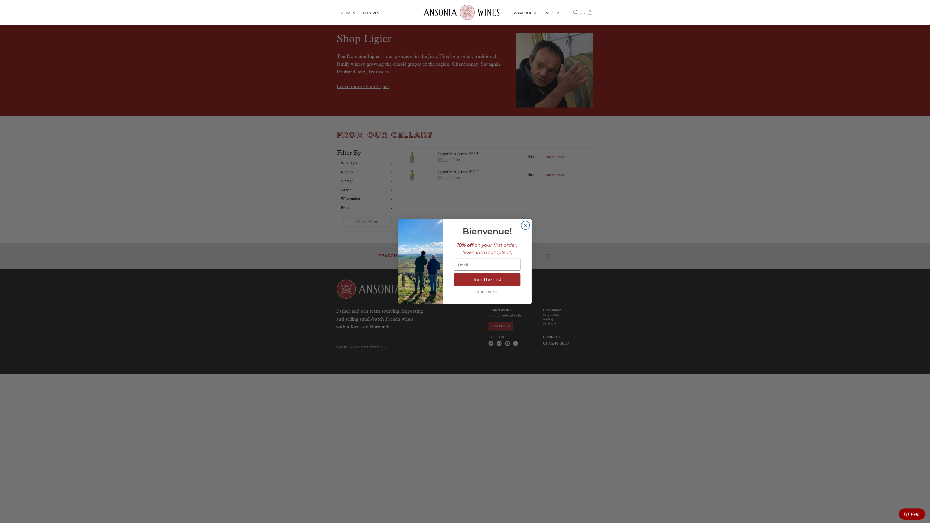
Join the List (487, 280)
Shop (345, 13)
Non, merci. (487, 292)
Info (549, 13)
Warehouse (525, 13)
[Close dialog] (525, 225)
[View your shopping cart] (590, 12)
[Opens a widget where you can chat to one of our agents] (912, 514)
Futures (371, 13)
